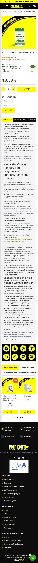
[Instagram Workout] (19, 457)
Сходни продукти (27, 367)
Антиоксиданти (17, 11)
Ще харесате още (10, 367)
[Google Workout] (23, 457)
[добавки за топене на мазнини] (15, 348)
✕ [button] (30, 555)
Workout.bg (5, 11)
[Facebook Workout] (14, 457)
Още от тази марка (11, 373)
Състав (17, 120)
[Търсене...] (29, 6)
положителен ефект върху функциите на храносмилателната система (18, 240)
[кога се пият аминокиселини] (23, 348)
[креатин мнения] (31, 348)
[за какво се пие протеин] (6, 348)
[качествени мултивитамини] (6, 357)
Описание (7, 120)
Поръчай (8, 110)
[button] (4, 397)
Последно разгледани (27, 373)
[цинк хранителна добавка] (31, 357)
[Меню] (7, 6)
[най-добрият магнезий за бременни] (15, 357)
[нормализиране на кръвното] (23, 357)
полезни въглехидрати (12, 199)
